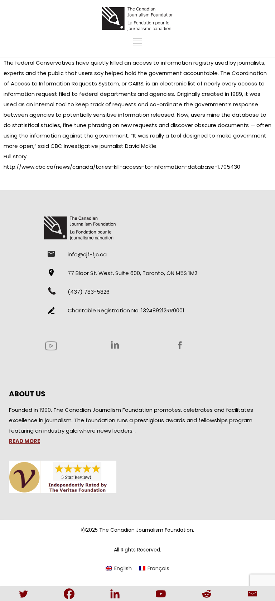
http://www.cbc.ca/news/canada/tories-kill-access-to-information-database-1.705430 (122, 167)
